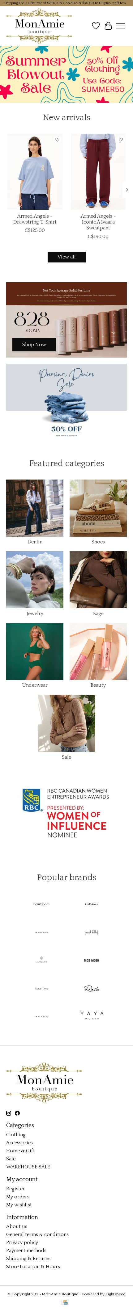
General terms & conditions (37, 1234)
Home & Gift (20, 1151)
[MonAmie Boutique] (39, 26)
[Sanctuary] (41, 1017)
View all (67, 257)
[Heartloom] (41, 905)
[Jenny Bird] (41, 933)
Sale (66, 757)
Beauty (98, 685)
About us (16, 1226)
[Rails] (91, 989)
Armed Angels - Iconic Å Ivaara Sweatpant (98, 222)
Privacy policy (22, 1242)
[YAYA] (91, 1017)
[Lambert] (41, 961)
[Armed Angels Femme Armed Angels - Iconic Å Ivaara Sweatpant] (98, 172)
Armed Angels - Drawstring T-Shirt (35, 219)
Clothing (16, 1135)
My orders (17, 1197)
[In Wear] (91, 905)
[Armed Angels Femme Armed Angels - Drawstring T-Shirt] (34, 172)
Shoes (98, 542)
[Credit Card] (65, 1303)
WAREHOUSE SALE (28, 1167)
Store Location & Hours (33, 1266)
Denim (35, 542)
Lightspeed (115, 1294)
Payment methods (26, 1250)
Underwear (35, 685)
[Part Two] (41, 989)
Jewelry (35, 613)
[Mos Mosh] (91, 961)
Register (15, 1189)
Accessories (19, 1143)
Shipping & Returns (28, 1258)
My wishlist (19, 1205)
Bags (98, 613)
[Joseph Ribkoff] (91, 933)
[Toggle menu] (120, 26)
